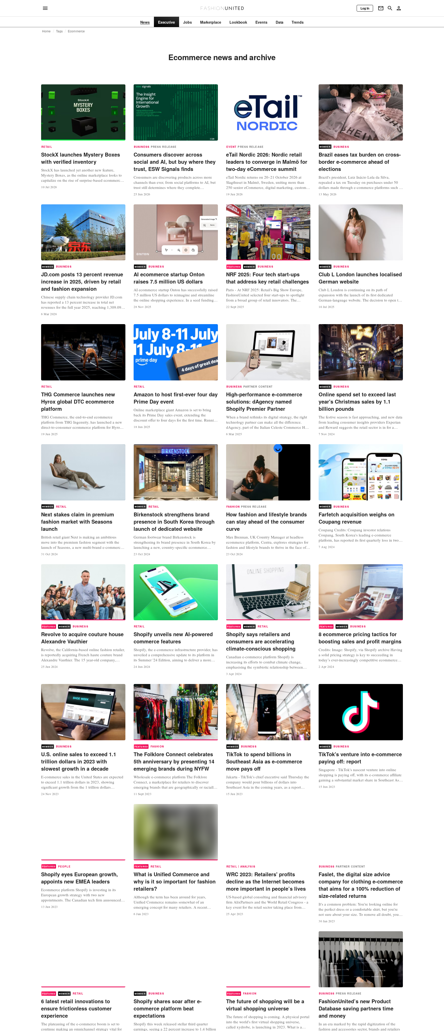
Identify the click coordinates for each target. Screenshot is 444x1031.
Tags (59, 31)
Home (46, 31)
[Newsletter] (380, 8)
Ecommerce (76, 31)
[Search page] (390, 8)
